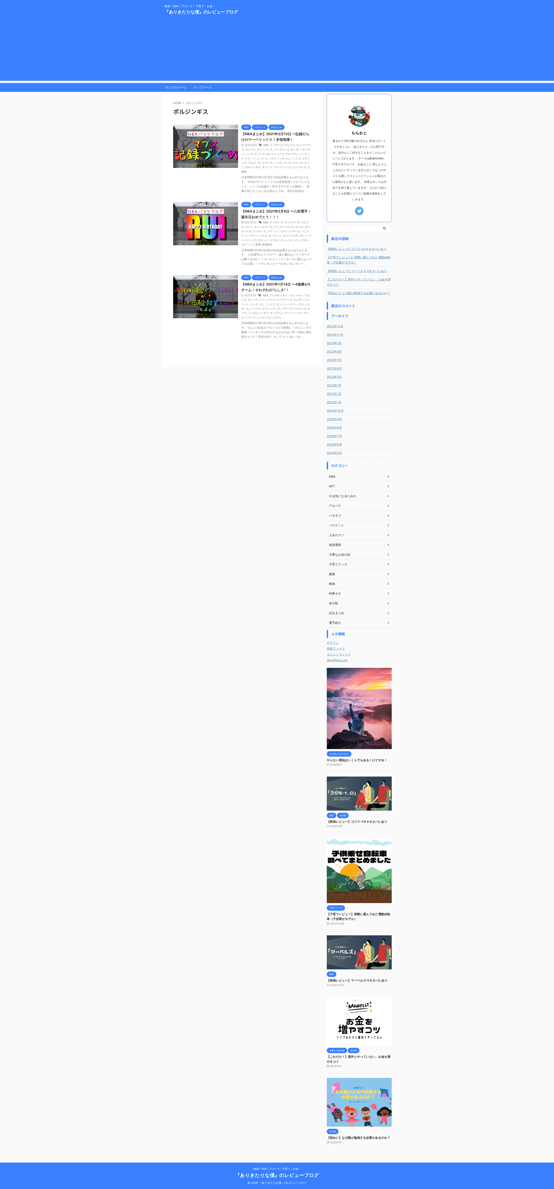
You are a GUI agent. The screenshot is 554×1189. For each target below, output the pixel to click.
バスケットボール (279, 158)
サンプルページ (176, 87)
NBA (266, 145)
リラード (250, 317)
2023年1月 (334, 343)
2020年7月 (334, 436)
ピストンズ (268, 308)
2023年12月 (335, 326)
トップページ (202, 87)
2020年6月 (334, 444)
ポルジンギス (253, 167)
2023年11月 (335, 334)
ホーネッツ (275, 235)
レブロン (303, 240)
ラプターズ (276, 240)
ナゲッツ (250, 158)
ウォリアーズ (292, 222)
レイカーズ (299, 167)
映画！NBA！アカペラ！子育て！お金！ (277, 1168)
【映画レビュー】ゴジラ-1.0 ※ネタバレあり (357, 249)
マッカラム (276, 313)
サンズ (294, 227)
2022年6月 (334, 368)
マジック (267, 167)
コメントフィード (339, 654)
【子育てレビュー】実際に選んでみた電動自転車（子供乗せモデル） (358, 259)
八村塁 (257, 244)
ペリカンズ (280, 162)
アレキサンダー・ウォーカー (286, 295)
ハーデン (290, 304)
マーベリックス (283, 167)
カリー (249, 227)
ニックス (262, 158)
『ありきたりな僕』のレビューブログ (201, 12)
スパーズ (259, 154)
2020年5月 (334, 453)
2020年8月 (334, 427)
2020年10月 (335, 410)
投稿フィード (336, 648)
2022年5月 (334, 377)
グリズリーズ (281, 149)
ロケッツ (246, 244)
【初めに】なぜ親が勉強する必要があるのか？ (358, 293)
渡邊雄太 (267, 244)
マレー (304, 235)
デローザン (291, 154)
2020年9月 (334, 419)
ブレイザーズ (264, 162)
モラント (263, 240)
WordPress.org (337, 660)
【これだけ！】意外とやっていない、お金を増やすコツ (358, 281)
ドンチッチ (259, 231)
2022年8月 (334, 351)
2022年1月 (334, 385)
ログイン (333, 642)
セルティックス (275, 154)
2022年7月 (334, 360)
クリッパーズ (264, 149)
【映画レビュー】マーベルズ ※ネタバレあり (357, 271)
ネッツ (280, 304)
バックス (296, 158)
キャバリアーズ (263, 227)
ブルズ (252, 162)
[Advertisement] (277, 50)
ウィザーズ (276, 145)
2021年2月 (334, 394)
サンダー (296, 149)
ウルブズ (289, 145)
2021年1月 (334, 402)
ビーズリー (251, 235)
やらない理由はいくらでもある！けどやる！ (357, 760)
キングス (250, 149)
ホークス (293, 162)
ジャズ (249, 154)
